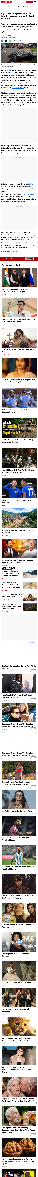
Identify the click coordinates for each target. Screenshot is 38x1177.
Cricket (3, 415)
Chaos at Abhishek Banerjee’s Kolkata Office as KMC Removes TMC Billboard (18, 320)
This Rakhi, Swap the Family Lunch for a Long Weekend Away (11, 606)
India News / (8, 7)
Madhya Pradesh (18, 87)
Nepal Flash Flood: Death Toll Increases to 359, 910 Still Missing (18, 531)
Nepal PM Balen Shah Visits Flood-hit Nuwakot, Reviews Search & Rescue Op (19, 471)
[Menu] (35, 2)
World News (5, 384)
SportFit (4, 505)
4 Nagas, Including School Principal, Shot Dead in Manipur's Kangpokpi (12, 573)
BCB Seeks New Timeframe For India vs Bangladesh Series (16, 411)
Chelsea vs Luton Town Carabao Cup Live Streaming (16, 501)
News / (3, 7)
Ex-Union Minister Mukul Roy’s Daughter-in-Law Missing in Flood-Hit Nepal (19, 381)
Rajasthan (8, 70)
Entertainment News (7, 354)
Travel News (5, 611)
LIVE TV (30, 2)
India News (4, 37)
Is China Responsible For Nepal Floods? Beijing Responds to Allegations (18, 441)
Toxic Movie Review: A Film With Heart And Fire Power (18, 351)
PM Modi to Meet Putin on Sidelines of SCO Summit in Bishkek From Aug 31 (17, 290)
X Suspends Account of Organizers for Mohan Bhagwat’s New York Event (18, 561)
